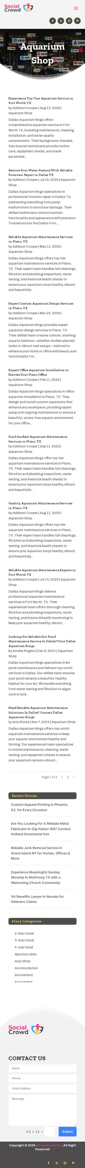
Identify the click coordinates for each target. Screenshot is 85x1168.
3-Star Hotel (24, 940)
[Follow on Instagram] (69, 21)
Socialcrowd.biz (50, 1145)
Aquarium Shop (20, 113)
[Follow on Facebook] (52, 21)
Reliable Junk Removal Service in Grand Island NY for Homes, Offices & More (40, 853)
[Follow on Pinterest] (77, 21)
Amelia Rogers (24, 651)
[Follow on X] (61, 21)
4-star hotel (24, 947)
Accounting (23, 982)
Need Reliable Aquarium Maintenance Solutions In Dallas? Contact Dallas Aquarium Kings (38, 712)
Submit (67, 1131)
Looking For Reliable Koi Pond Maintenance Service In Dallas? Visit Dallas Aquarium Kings (42, 641)
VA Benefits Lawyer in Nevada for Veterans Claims (37, 899)
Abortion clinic (26, 954)
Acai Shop (22, 961)
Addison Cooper (25, 108)
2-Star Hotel (24, 933)
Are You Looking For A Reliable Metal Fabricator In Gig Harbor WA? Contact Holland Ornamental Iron (41, 828)
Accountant (24, 975)
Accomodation (26, 968)
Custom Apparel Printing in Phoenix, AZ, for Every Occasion (39, 807)
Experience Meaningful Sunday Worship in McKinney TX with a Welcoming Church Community (35, 877)
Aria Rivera (21, 722)
